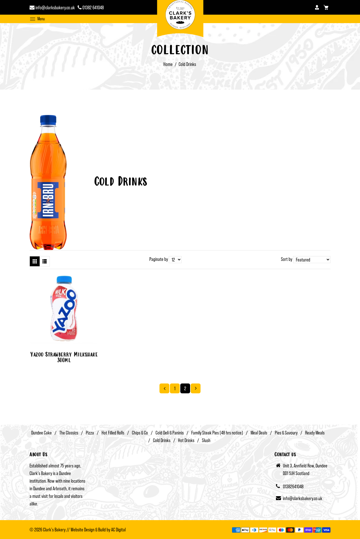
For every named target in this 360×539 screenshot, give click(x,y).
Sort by (287, 259)
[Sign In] (317, 7)
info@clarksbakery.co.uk (55, 7)
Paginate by (158, 259)
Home (168, 64)
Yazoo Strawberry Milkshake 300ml (64, 357)
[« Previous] (164, 388)
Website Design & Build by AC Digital (98, 530)
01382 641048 (93, 7)
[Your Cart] (326, 7)
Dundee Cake (41, 433)
